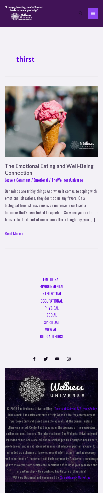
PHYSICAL (52, 308)
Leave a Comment (17, 180)
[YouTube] (57, 359)
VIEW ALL (51, 329)
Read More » (14, 233)
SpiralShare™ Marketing (75, 477)
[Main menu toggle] (93, 13)
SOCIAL (51, 315)
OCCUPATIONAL (51, 301)
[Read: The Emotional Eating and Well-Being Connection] (51, 121)
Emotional (41, 180)
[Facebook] (34, 359)
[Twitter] (46, 359)
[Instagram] (69, 359)
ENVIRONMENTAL (52, 286)
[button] (81, 13)
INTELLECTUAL (51, 294)
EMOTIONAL (51, 279)
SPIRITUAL (51, 322)
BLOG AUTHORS (51, 336)
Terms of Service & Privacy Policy (76, 408)
